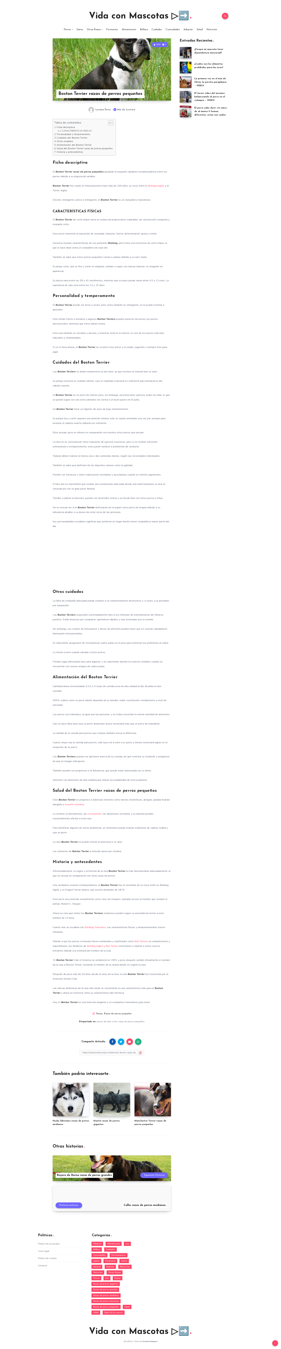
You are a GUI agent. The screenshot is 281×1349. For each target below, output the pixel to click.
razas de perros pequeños (131, 1021)
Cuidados (157, 29)
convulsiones (94, 813)
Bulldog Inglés (156, 185)
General (97, 1267)
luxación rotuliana (74, 804)
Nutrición (212, 29)
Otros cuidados (65, 141)
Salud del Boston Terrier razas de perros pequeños (85, 148)
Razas (99, 1014)
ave (127, 1244)
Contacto (42, 1265)
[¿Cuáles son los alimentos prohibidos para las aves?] (185, 67)
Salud (200, 29)
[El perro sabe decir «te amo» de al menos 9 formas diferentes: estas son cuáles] (185, 111)
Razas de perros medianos (106, 1295)
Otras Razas (94, 29)
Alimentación (129, 29)
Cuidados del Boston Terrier (72, 137)
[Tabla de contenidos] (110, 123)
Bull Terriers (141, 941)
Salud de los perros (113, 1313)
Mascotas (125, 1267)
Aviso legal (43, 1251)
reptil (127, 1307)
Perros (67, 29)
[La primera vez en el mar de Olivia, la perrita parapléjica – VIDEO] (185, 82)
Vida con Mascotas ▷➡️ (139, 16)
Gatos (80, 29)
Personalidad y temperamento (73, 134)
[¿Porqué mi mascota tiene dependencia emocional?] (185, 53)
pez (107, 1278)
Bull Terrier (112, 946)
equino (96, 1261)
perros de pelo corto (107, 1021)
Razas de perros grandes (105, 1290)
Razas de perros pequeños (118, 1014)
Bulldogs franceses (95, 927)
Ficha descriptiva (66, 127)
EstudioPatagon (150, 1341)
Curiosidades (173, 29)
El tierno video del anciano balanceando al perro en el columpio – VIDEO (209, 96)
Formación (112, 29)
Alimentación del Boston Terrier (74, 144)
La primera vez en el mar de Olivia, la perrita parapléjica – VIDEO (210, 82)
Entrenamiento (118, 1255)
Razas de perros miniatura (106, 1301)
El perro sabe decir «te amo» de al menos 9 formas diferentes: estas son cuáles (210, 111)
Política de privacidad (48, 1243)
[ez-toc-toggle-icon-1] (109, 123)
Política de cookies (47, 1258)
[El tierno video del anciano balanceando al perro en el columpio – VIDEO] (185, 97)
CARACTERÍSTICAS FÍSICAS (77, 130)
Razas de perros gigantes (105, 1284)
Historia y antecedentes (70, 152)
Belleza (144, 29)
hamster (110, 1267)
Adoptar (188, 29)
